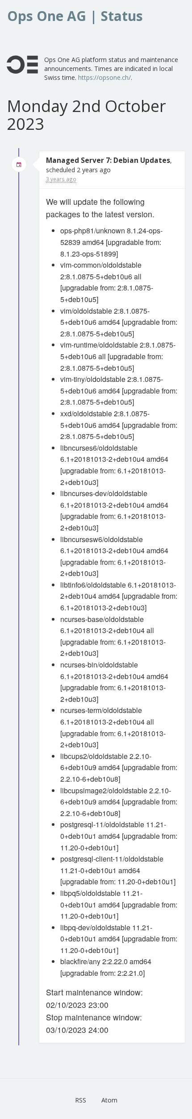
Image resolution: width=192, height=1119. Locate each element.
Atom (109, 1100)
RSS (80, 1100)
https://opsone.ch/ (104, 77)
